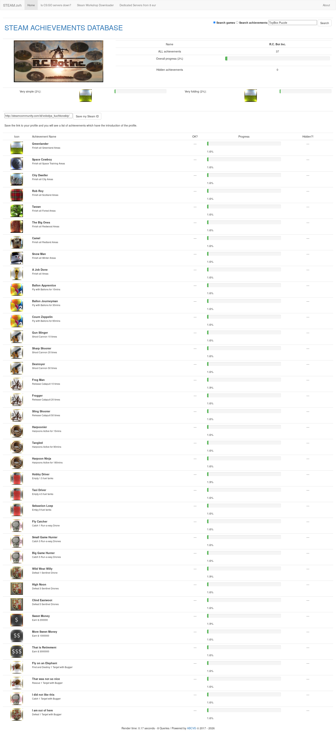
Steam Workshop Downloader (95, 5)
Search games (225, 22)
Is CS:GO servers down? (56, 5)
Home (31, 5)
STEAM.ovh (12, 5)
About (326, 5)
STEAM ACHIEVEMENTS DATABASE (63, 27)
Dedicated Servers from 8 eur (138, 5)
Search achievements (253, 22)
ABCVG (191, 728)
